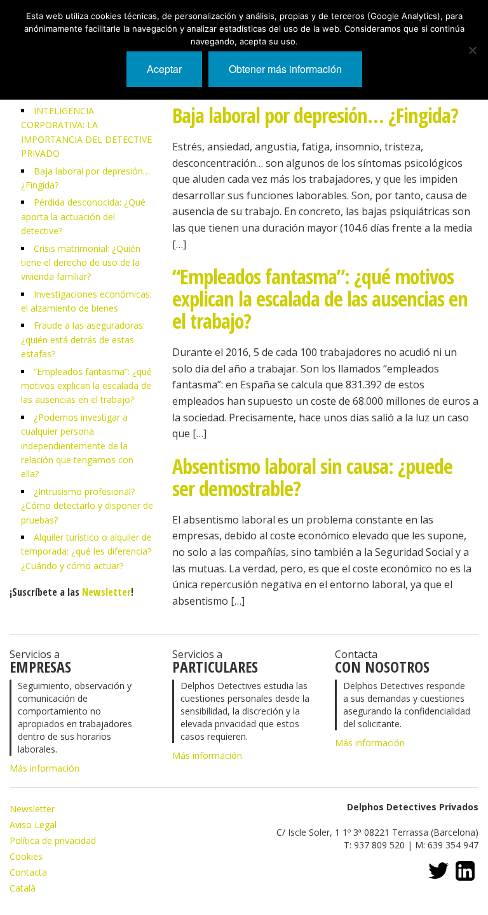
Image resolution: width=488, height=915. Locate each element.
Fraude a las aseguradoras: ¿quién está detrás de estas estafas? (83, 339)
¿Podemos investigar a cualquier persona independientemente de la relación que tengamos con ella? (77, 445)
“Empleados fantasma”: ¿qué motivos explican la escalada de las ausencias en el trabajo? (86, 385)
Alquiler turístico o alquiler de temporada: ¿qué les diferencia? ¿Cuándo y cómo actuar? (86, 551)
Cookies (26, 856)
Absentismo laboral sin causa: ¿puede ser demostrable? (312, 477)
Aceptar (164, 69)
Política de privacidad (53, 840)
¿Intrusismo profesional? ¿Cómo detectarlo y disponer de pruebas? (87, 505)
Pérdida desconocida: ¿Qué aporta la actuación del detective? (83, 216)
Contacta (28, 872)
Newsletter (106, 592)
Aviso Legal (33, 825)
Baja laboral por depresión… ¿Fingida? (315, 115)
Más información (44, 768)
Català (23, 888)
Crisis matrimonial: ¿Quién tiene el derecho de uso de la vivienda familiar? (80, 262)
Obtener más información (285, 69)
